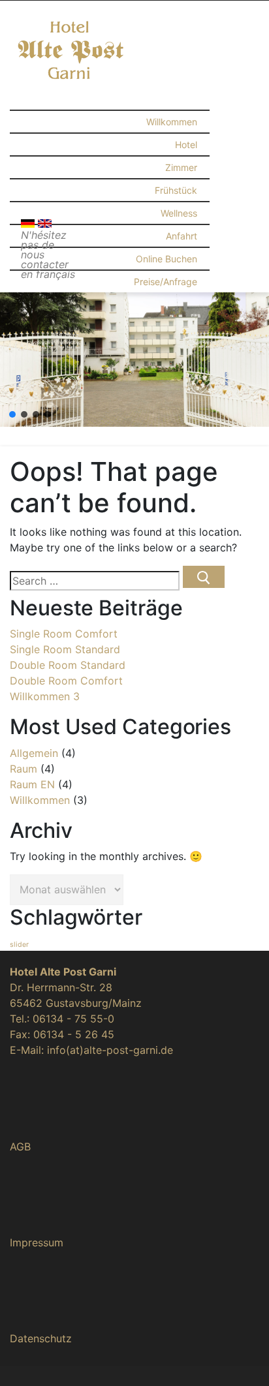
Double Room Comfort (66, 680)
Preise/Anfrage (165, 281)
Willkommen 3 (45, 696)
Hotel (186, 144)
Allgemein (34, 753)
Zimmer (181, 167)
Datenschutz (41, 1338)
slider (19, 944)
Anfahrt (181, 235)
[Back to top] (241, 1358)
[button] (12, 414)
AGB (20, 1146)
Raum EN (32, 784)
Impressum (36, 1242)
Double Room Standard (67, 664)
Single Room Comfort (64, 633)
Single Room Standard (65, 649)
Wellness (179, 213)
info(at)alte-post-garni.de (110, 1049)
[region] (134, 359)
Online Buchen (166, 258)
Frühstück (176, 190)
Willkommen (171, 121)
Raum (23, 768)
